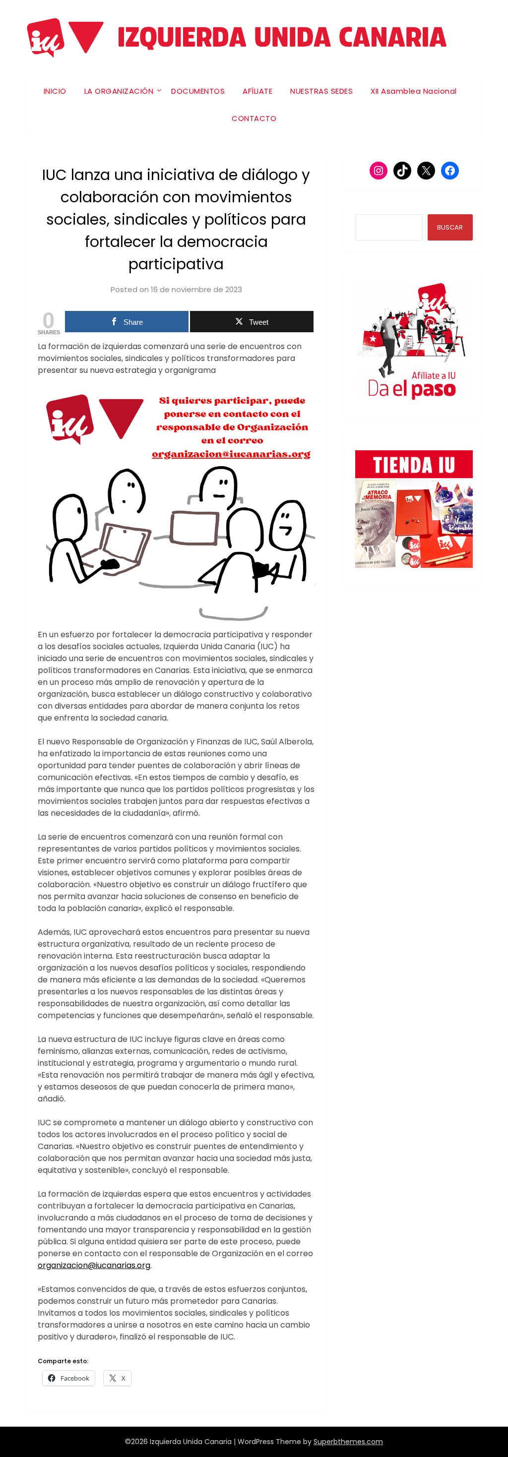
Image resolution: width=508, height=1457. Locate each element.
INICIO (55, 91)
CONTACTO (254, 118)
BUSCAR (450, 227)
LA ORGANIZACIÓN (119, 91)
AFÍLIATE (257, 91)
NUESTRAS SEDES (321, 91)
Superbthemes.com (348, 1442)
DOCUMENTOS (198, 91)
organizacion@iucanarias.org (94, 1265)
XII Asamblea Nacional (414, 91)
